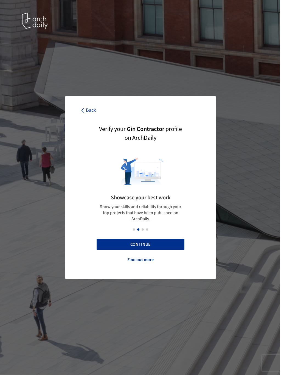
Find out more (140, 260)
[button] (134, 229)
